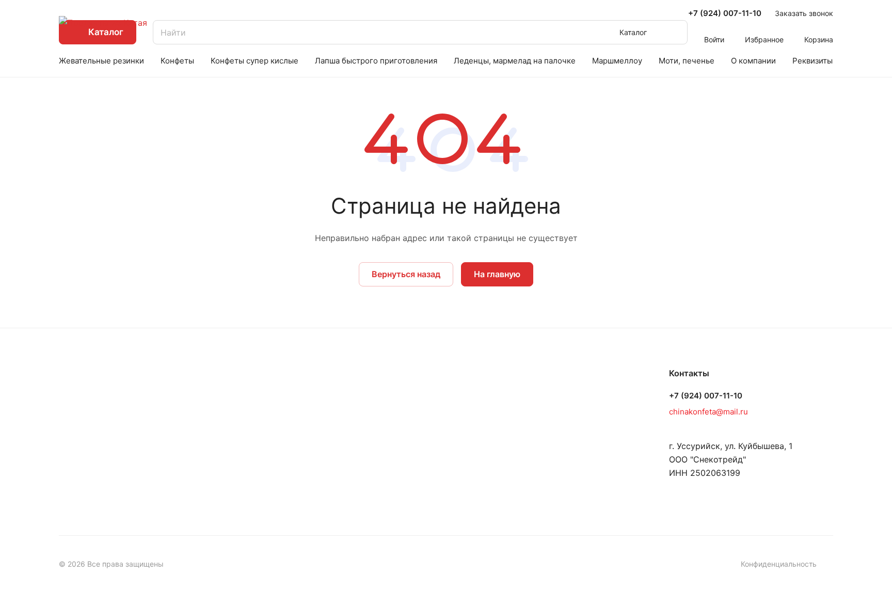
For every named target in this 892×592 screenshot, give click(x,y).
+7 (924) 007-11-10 (724, 13)
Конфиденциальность (779, 563)
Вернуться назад (406, 274)
